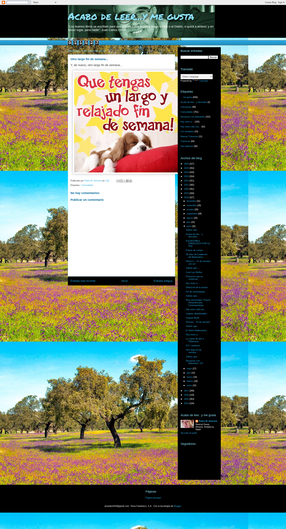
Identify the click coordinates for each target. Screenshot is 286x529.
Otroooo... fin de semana (198, 322)
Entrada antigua (163, 280)
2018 (186, 197)
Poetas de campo (194, 250)
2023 (186, 176)
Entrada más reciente (83, 280)
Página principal (153, 498)
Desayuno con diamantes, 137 (194, 362)
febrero (190, 381)
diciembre (192, 201)
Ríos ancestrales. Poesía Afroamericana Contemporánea (198, 302)
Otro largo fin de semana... (193, 351)
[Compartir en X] (124, 181)
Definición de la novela (197, 287)
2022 (186, 180)
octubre (190, 209)
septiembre (192, 213)
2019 (186, 193)
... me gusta (186, 97)
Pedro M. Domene (208, 421)
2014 (186, 403)
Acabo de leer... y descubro (194, 102)
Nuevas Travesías (189, 136)
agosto (190, 218)
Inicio (124, 280)
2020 (186, 189)
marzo (190, 377)
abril (189, 373)
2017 (186, 391)
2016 (186, 395)
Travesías (185, 141)
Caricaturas (186, 107)
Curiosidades (87, 185)
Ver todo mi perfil (189, 433)
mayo (190, 368)
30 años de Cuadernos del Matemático (196, 255)
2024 (186, 172)
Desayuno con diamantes (193, 116)
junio (189, 226)
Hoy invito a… (192, 283)
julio (189, 222)
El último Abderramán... (197, 330)
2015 (186, 399)
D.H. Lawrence (193, 345)
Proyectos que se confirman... (194, 277)
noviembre (192, 205)
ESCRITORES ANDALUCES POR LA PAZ (198, 243)
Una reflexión (187, 146)
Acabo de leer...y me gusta (131, 16)
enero (190, 385)
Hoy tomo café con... (191, 126)
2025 (186, 168)
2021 (186, 185)
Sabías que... (192, 230)
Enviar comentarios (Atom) (128, 289)
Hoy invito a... (187, 121)
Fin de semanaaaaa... (196, 291)
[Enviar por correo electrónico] (118, 181)
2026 (186, 164)
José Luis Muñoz (194, 272)
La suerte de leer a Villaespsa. (195, 340)
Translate (203, 81)
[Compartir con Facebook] (127, 181)
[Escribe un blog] (121, 181)
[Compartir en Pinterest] (130, 181)
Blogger (177, 506)
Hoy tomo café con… (196, 309)
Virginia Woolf (192, 318)
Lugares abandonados (196, 313)
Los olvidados (187, 131)
